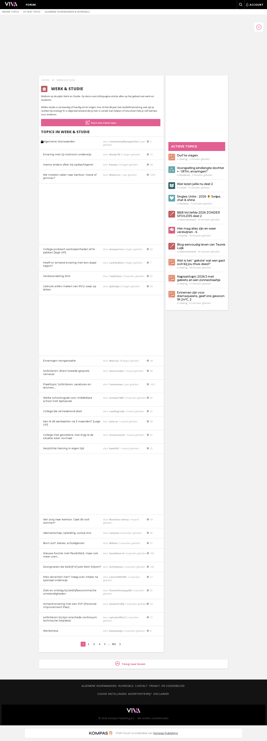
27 (151, 577)
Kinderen (184, 175)
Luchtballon (116, 262)
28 (151, 360)
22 (151, 411)
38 (151, 164)
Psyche (183, 235)
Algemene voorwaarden (99, 686)
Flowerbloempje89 (120, 590)
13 (151, 154)
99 (151, 421)
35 (151, 590)
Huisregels (126, 686)
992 (114, 644)
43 (151, 533)
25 (151, 448)
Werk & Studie (65, 80)
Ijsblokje (114, 286)
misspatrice (116, 249)
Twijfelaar (115, 276)
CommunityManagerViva (124, 141)
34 (151, 286)
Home (45, 80)
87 (151, 397)
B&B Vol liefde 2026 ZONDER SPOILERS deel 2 (198, 214)
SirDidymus (116, 566)
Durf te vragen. (187, 155)
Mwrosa (114, 360)
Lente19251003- (118, 577)
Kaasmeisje (116, 630)
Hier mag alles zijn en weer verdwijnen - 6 (196, 230)
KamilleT (114, 448)
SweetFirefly (117, 603)
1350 (152, 174)
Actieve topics (31, 11)
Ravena (113, 164)
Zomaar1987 (116, 397)
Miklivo (113, 543)
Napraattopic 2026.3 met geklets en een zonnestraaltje (198, 278)
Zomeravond (117, 435)
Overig (183, 159)
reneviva (114, 533)
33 (151, 249)
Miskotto (115, 174)
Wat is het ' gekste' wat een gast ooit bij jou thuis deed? (201, 262)
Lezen (182, 187)
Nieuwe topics (10, 11)
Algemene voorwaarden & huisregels (67, 11)
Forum (31, 4)
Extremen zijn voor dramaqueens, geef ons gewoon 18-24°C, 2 (200, 296)
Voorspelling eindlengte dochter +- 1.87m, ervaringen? (200, 169)
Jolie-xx (113, 421)
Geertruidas (116, 371)
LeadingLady (117, 411)
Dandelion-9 (116, 553)
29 (151, 519)
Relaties (184, 203)
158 (151, 553)
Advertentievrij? (140, 694)
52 (151, 276)
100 (151, 566)
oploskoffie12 (117, 617)
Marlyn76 (114, 154)
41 (151, 435)
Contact (141, 686)
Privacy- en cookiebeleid (167, 686)
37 (151, 543)
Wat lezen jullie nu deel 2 (195, 184)
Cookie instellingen (111, 694)
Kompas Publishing (165, 733)
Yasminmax (116, 384)
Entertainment (187, 219)
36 (151, 371)
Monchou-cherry (119, 519)
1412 (152, 384)
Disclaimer (161, 694)
